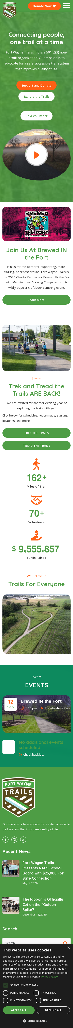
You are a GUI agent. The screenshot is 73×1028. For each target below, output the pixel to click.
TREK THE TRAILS (36, 433)
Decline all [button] (53, 1010)
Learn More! (36, 300)
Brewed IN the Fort (41, 701)
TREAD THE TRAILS (36, 445)
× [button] (68, 948)
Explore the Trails (36, 96)
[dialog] (36, 986)
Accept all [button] (19, 1010)
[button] (36, 1020)
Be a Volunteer (36, 116)
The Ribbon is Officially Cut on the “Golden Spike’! (43, 904)
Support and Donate (36, 85)
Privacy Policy (49, 977)
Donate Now (42, 6)
